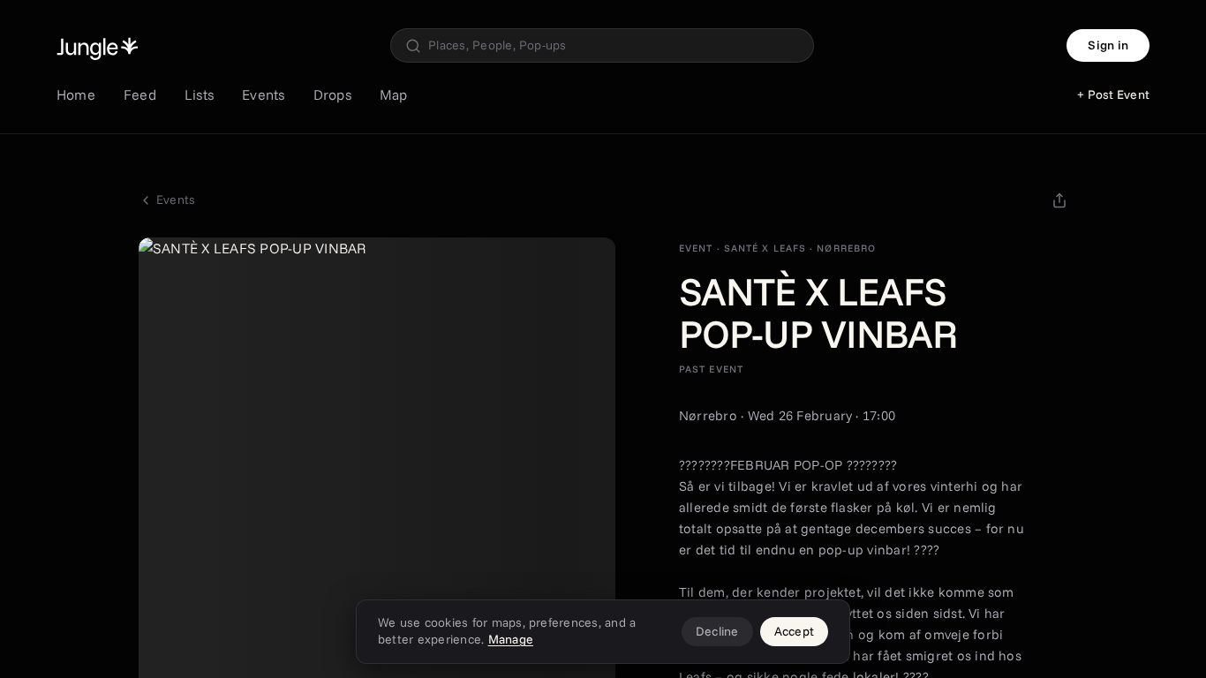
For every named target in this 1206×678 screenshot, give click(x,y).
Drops (332, 94)
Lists (199, 94)
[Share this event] (1059, 200)
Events (263, 94)
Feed (140, 94)
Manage (510, 639)
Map (394, 94)
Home (76, 94)
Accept (794, 631)
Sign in (1108, 45)
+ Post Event (1113, 94)
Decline (717, 631)
